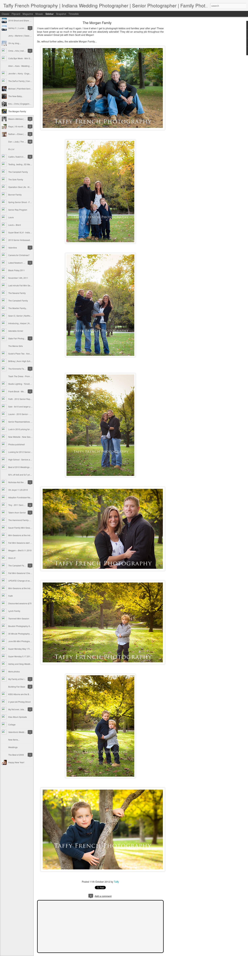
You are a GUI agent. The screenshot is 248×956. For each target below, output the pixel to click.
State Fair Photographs (18, 338)
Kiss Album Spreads (17, 716)
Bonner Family (15, 194)
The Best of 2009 (16, 754)
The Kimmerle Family (18, 368)
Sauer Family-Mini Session (20, 527)
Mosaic (39, 13)
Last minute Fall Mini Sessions (22, 285)
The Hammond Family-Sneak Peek (24, 520)
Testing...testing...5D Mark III (21, 164)
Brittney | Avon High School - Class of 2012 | (28, 361)
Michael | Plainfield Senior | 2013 (23, 88)
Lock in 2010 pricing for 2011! (21, 429)
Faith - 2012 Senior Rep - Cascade (24, 399)
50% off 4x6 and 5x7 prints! (20, 474)
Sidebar (49, 13)
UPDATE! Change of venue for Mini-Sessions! (29, 580)
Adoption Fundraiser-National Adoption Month (29, 497)
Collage (12, 724)
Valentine (12, 247)
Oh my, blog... (14, 43)
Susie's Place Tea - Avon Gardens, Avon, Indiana (30, 353)
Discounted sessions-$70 (20, 603)
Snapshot (61, 13)
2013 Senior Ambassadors (20, 240)
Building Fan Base (16, 686)
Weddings (13, 747)
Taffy (116, 881)
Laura (11, 217)
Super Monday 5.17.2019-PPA (22, 656)
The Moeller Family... (17, 308)
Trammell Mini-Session (18, 618)
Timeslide (73, 13)
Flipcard (16, 13)
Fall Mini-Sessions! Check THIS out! (24, 573)
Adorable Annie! (15, 330)
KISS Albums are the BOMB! (21, 694)
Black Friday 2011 (16, 270)
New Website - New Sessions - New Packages (29, 436)
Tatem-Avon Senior (17, 512)
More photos (14, 671)
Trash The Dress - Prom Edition (22, 376)
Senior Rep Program (17, 209)
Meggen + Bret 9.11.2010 (20, 550)
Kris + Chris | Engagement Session (24, 103)
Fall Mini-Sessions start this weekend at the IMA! (30, 542)
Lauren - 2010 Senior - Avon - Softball (25, 414)
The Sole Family (15, 179)
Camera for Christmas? (19, 255)
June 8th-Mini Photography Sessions (25, 641)
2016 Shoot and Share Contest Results (26, 20)
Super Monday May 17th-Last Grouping (26, 648)
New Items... (13, 739)
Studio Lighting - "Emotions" (21, 383)
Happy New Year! (16, 762)
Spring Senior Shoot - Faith (20, 202)
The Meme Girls (15, 346)
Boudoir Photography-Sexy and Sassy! (26, 626)
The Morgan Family (17, 111)
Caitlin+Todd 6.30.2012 (19, 156)
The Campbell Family (18, 171)
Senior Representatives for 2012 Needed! (27, 421)
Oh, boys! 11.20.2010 (18, 489)
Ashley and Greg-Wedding (20, 663)
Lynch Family (14, 610)
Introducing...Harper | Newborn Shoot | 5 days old (30, 323)
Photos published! (16, 444)
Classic (5, 13)
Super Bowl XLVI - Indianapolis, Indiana (26, 232)
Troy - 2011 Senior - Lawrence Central (25, 504)
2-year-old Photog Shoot (19, 701)
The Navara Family (17, 293)
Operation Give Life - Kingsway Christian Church (30, 187)
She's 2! (12, 557)
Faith (10, 595)
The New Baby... (15, 96)
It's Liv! (11, 149)
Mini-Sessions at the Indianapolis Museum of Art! (30, 535)
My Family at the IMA (17, 679)
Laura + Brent (14, 224)
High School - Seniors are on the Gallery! (27, 459)
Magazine (28, 13)
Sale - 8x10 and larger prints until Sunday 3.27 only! (32, 406)
